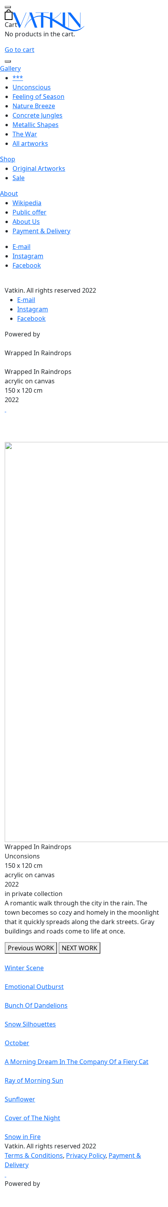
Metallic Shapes (36, 124)
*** (18, 77)
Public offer (29, 212)
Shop (7, 159)
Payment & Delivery (41, 231)
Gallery (10, 68)
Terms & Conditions (34, 1155)
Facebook (27, 265)
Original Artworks (39, 168)
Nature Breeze (34, 106)
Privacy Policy (85, 1155)
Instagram (28, 256)
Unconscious (32, 87)
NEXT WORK (79, 948)
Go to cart (19, 49)
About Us (26, 221)
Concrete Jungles (38, 115)
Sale (19, 177)
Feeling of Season (38, 96)
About (9, 193)
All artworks (30, 143)
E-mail (21, 246)
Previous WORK (31, 948)
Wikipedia (27, 202)
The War (25, 134)
